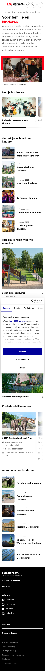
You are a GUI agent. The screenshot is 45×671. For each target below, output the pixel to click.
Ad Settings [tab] (29, 308)
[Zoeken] (40, 5)
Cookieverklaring (8, 647)
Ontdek (11, 12)
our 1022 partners (18, 321)
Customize (21, 359)
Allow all (22, 351)
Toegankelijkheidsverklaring (13, 655)
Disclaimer (6, 659)
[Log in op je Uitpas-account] (27, 5)
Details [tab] (17, 308)
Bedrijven (6, 586)
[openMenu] (3, 5)
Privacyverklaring (9, 651)
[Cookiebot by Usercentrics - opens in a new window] (31, 301)
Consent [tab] (6, 308)
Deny (22, 368)
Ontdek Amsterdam (11, 581)
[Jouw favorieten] (33, 5)
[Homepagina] (5, 12)
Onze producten (9, 633)
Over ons (6, 625)
